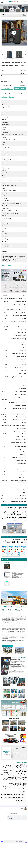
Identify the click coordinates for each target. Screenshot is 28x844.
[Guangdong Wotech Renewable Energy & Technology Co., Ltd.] (13, 2)
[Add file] (26, 841)
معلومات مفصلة (20, 93)
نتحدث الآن (7, 88)
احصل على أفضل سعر (20, 88)
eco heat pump (20, 801)
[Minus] (2, 809)
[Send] (2, 841)
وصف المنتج (7, 93)
